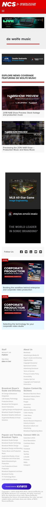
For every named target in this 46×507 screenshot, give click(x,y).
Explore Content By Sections (33, 389)
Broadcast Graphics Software (11, 415)
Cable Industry (28, 412)
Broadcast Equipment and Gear (12, 471)
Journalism (27, 404)
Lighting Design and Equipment (12, 409)
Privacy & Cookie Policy (31, 374)
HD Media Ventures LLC (10, 493)
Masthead (27, 352)
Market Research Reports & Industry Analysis (33, 422)
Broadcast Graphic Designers (11, 412)
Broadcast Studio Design (10, 440)
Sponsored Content (30, 366)
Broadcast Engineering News (33, 431)
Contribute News (29, 443)
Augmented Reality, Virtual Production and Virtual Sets (11, 457)
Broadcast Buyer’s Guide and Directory (11, 389)
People (26, 402)
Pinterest (26, 459)
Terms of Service (29, 371)
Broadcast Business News (32, 394)
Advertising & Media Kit (31, 355)
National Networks (30, 410)
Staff (4, 349)
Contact (26, 446)
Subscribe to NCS (29, 438)
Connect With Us (32, 435)
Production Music (7, 401)
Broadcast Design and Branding (12, 448)
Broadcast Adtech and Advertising (31, 427)
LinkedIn (26, 457)
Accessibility (28, 376)
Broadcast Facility (7, 474)
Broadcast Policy (29, 399)
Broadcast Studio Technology (11, 443)
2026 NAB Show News (9, 479)
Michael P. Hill (6, 352)
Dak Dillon (5, 359)
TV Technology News (9, 477)
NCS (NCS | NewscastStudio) (30, 491)
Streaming (27, 407)
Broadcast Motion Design (10, 446)
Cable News (28, 415)
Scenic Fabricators (8, 407)
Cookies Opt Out (29, 379)
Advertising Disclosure (31, 368)
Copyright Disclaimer (30, 363)
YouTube (26, 454)
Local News (27, 418)
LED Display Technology (9, 399)
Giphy (25, 462)
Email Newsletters (30, 440)
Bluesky (26, 451)
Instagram (27, 465)
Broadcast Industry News (32, 396)
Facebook (27, 449)
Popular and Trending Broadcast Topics (12, 436)
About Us (28, 349)
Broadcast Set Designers (10, 404)
